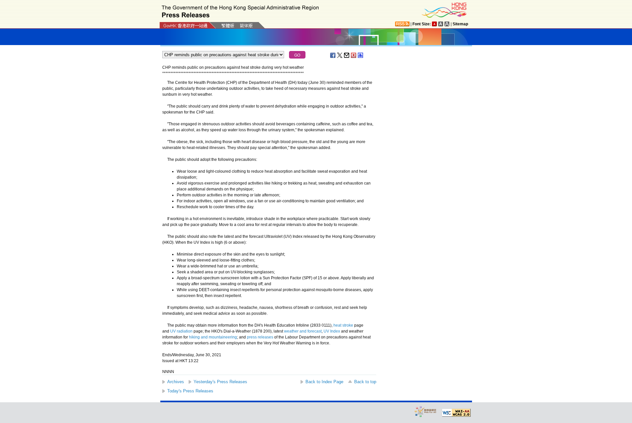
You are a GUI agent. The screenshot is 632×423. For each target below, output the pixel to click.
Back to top (365, 381)
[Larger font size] (440, 23)
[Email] (347, 55)
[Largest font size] (447, 23)
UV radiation (181, 331)
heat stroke (343, 325)
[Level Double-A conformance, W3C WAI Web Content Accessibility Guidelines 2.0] (456, 413)
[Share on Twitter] (340, 55)
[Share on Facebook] (333, 55)
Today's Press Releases (190, 390)
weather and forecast (303, 331)
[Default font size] (434, 23)
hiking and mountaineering (213, 337)
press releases (260, 337)
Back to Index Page (324, 381)
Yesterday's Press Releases (220, 381)
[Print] (361, 55)
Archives (175, 381)
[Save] (354, 55)
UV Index (332, 331)
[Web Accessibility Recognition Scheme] (425, 411)
